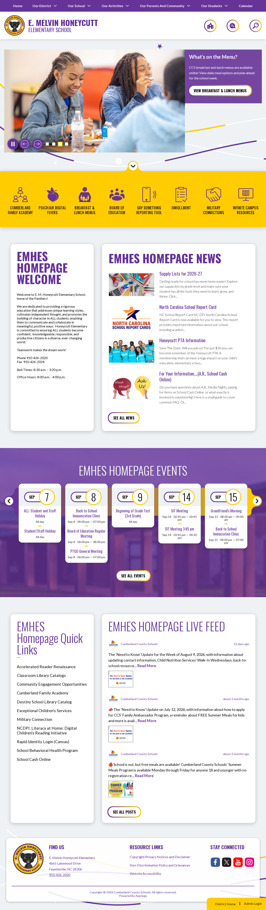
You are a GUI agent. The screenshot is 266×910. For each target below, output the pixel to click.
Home (17, 6)
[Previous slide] (24, 144)
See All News (123, 418)
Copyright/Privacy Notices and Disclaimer (160, 857)
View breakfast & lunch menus (220, 90)
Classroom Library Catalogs (41, 675)
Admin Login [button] (253, 903)
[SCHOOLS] (208, 26)
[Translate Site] (230, 26)
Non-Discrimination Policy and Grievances (160, 865)
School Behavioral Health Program (47, 750)
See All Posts (124, 812)
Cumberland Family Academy (42, 692)
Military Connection (34, 719)
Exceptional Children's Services (44, 710)
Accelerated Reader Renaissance (46, 666)
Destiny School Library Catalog (44, 701)
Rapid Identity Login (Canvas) (43, 741)
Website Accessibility (145, 873)
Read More (146, 665)
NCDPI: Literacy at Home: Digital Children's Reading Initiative (47, 730)
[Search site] (253, 26)
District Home (225, 904)
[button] (47, 144)
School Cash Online (34, 759)
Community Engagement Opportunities (52, 684)
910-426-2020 (59, 875)
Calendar (246, 6)
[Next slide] (37, 144)
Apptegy (141, 896)
